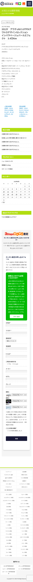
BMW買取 (8, 506)
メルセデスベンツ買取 (8, 497)
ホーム (3, 13)
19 (12, 194)
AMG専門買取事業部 (9, 566)
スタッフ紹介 (8, 484)
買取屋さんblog (6, 165)
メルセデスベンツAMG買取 (24, 497)
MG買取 (24, 522)
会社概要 (24, 471)
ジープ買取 (8, 549)
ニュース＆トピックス (7, 161)
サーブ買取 (24, 540)
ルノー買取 (24, 534)
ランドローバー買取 (24, 519)
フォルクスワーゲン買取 (24, 506)
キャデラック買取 (8, 546)
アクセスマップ (8, 487)
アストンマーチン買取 (8, 516)
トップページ (8, 471)
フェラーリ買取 (24, 494)
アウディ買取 (8, 509)
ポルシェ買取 (8, 494)
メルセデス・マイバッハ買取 (8, 500)
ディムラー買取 (24, 512)
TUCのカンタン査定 (8, 474)
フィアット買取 (9, 528)
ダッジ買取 (24, 552)
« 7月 (3, 202)
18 (8, 194)
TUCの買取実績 (24, 478)
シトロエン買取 (8, 537)
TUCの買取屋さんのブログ (9, 217)
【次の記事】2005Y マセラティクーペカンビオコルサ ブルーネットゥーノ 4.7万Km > (24, 111)
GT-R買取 (9, 503)
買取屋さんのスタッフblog (8, 481)
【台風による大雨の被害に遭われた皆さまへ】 (14, 138)
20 (16, 194)
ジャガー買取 (8, 512)
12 (12, 192)
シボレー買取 (24, 543)
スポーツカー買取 (24, 503)
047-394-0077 (24, 3)
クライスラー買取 (24, 549)
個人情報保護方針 (9, 490)
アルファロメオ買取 (24, 525)
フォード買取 (8, 552)
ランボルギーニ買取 (24, 528)
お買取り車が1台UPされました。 (10, 134)
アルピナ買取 (24, 509)
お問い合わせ (24, 487)
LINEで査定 (16, 316)
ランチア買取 (24, 531)
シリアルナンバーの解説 (24, 484)
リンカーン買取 (8, 555)
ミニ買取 (8, 525)
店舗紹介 (24, 481)
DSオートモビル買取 (24, 537)
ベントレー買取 (24, 516)
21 (20, 194)
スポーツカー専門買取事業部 (8, 572)
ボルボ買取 (8, 540)
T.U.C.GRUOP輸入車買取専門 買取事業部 (8, 3)
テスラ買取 (24, 546)
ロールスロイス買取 (8, 519)
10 (4, 192)
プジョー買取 (8, 534)
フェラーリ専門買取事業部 (8, 569)
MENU (29, 3)
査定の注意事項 (8, 478)
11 (8, 192)
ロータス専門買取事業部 (24, 569)
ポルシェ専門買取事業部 (24, 566)
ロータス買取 (24, 500)
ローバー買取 (9, 522)
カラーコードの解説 (7, 169)
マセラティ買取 (9, 531)
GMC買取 (9, 543)
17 (4, 194)
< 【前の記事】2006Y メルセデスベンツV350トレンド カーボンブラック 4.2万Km (9, 111)
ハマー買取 (24, 555)
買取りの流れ (24, 474)
